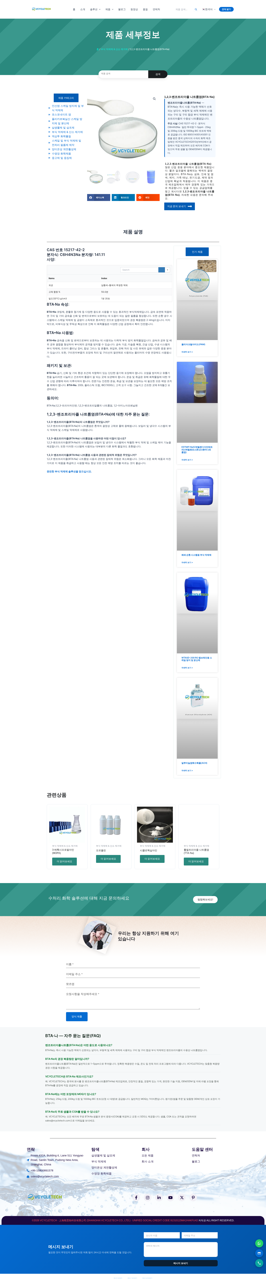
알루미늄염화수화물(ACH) (194, 763)
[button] (99, 9)
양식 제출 (77, 1016)
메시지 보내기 (180, 1263)
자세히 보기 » (187, 352)
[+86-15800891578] (259, 1263)
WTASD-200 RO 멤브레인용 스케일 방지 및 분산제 (196, 659)
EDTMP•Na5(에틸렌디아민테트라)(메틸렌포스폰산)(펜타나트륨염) (197, 449)
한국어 (207, 9)
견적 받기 (226, 9)
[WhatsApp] (259, 1243)
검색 (157, 74)
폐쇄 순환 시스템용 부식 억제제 (196, 555)
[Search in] (167, 269)
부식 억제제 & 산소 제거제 (114, 49)
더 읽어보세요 (64, 861)
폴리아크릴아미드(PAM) (193, 344)
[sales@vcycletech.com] (259, 1253)
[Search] (195, 9)
